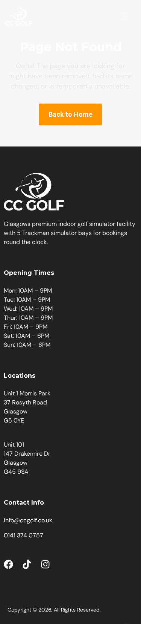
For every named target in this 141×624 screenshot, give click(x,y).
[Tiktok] (27, 564)
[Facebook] (8, 564)
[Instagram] (45, 564)
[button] (124, 17)
